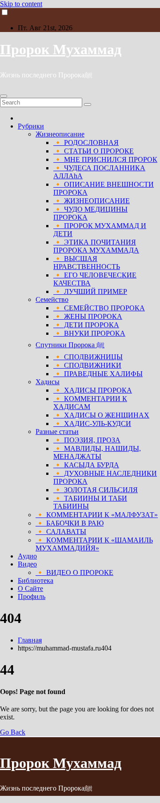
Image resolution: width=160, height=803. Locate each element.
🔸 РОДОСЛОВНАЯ (86, 142)
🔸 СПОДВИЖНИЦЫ (88, 357)
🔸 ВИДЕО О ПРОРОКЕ (74, 572)
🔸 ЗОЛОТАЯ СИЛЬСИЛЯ (95, 490)
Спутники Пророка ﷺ (70, 345)
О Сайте (30, 588)
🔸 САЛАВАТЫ (61, 531)
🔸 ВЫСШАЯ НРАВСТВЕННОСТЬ (86, 262)
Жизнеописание (60, 134)
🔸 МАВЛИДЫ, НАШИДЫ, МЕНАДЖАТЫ (97, 452)
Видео (27, 564)
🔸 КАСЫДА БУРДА (86, 465)
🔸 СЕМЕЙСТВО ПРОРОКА (99, 308)
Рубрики (31, 126)
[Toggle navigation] (3, 96)
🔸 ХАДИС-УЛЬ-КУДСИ (92, 423)
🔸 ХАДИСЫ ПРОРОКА (92, 390)
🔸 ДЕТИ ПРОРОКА (86, 325)
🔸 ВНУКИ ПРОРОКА (89, 333)
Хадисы (48, 381)
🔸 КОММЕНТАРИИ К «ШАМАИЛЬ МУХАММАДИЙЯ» (94, 544)
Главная (30, 640)
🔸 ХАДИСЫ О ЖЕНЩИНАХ (101, 415)
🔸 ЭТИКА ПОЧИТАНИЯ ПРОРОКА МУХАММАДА (96, 246)
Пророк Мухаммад (60, 49)
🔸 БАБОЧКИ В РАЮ (70, 523)
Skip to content (21, 4)
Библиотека (35, 580)
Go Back (12, 732)
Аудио (27, 556)
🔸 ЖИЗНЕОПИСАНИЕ (91, 201)
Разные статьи (57, 431)
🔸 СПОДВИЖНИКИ (87, 365)
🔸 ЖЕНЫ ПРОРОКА (87, 316)
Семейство (52, 299)
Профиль (31, 596)
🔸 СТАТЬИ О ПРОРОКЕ (93, 151)
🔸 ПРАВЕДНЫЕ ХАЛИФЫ (98, 373)
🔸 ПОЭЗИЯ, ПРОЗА (86, 440)
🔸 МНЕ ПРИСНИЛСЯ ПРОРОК (105, 159)
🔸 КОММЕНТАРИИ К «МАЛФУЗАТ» (97, 514)
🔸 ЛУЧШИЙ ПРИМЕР (90, 291)
